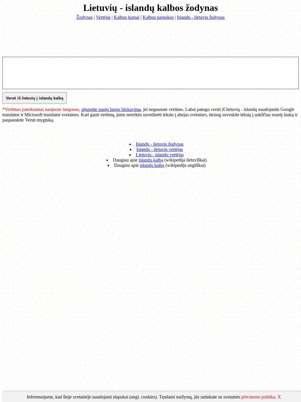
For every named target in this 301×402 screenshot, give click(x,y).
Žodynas (84, 17)
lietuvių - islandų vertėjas (160, 154)
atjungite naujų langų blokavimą (111, 109)
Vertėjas (103, 17)
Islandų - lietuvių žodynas (201, 17)
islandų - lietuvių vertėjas (159, 149)
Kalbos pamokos (158, 17)
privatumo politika (258, 396)
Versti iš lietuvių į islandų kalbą (34, 98)
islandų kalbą (151, 159)
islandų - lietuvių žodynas (159, 144)
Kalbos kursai (126, 17)
